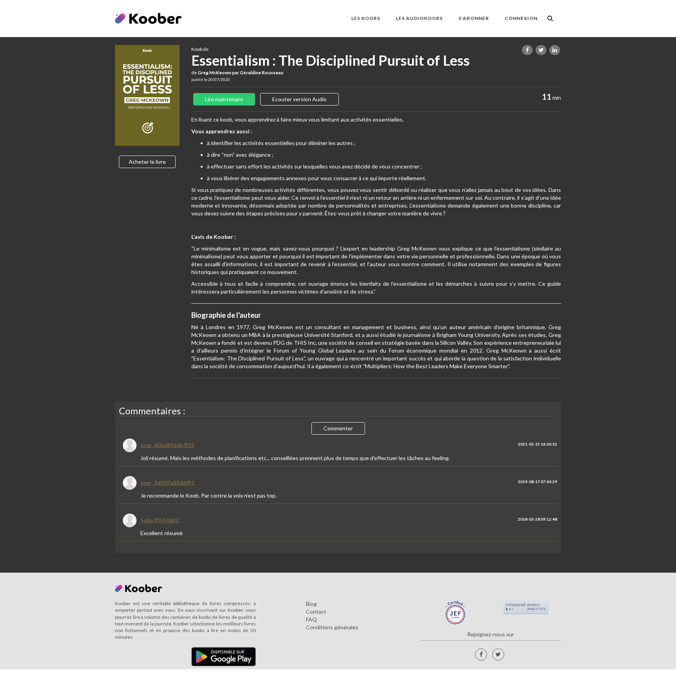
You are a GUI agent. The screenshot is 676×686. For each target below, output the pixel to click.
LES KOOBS (365, 18)
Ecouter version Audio (299, 99)
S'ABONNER (473, 18)
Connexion (521, 18)
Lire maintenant (224, 99)
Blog (311, 603)
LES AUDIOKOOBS (419, 18)
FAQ (311, 619)
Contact (316, 611)
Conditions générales (332, 627)
